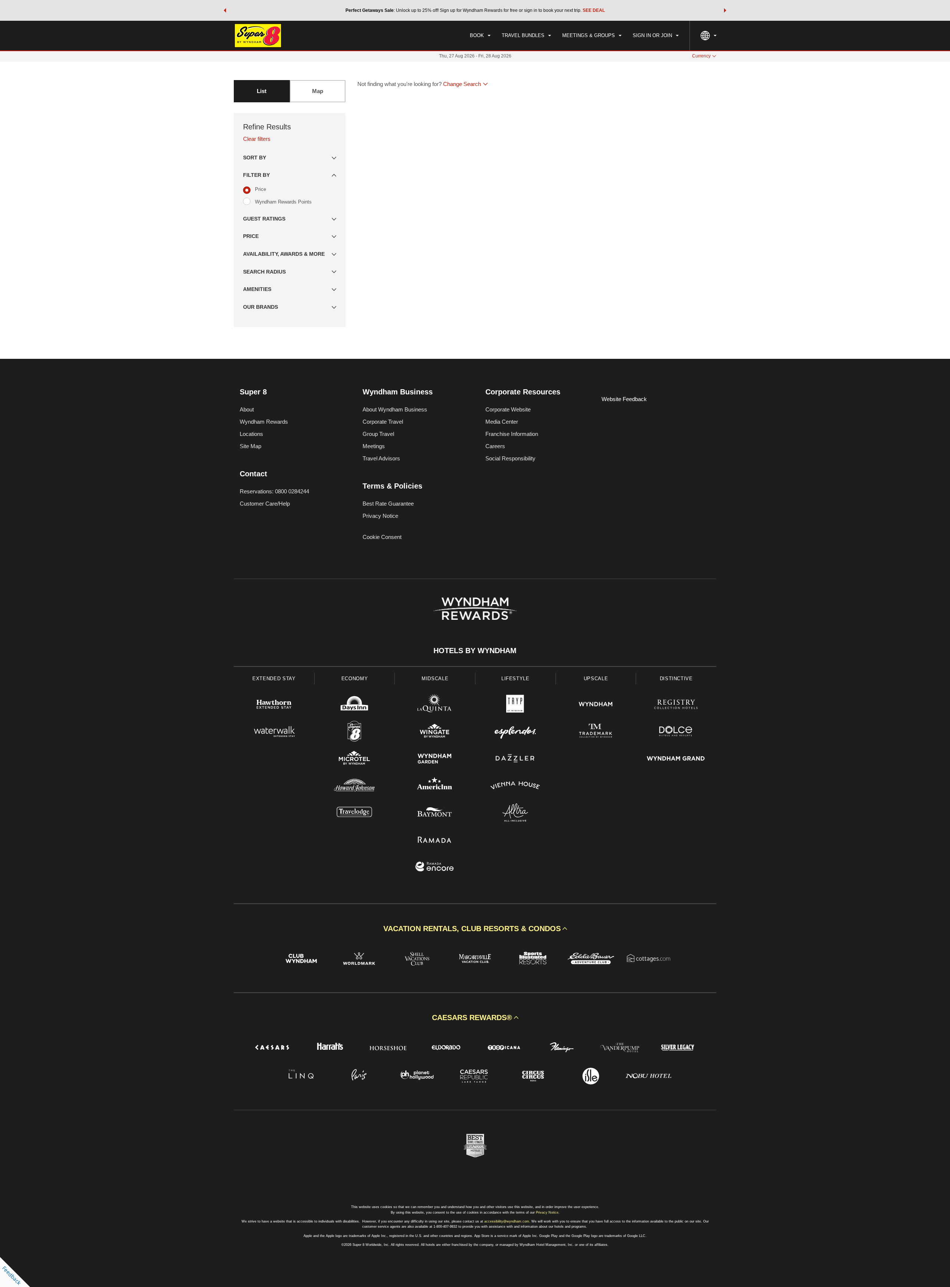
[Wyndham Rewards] (475, 609)
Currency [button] (701, 56)
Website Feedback (624, 399)
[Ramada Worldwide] (435, 840)
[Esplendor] (515, 732)
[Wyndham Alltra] (515, 813)
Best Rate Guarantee (388, 503)
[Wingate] (435, 732)
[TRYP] (515, 705)
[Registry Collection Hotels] (676, 705)
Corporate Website (508, 409)
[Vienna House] (515, 786)
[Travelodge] (354, 813)
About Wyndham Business (395, 409)
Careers (495, 446)
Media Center (501, 421)
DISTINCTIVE (676, 678)
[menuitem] (480, 35)
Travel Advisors (381, 458)
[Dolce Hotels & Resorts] (676, 732)
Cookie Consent (382, 537)
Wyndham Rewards (264, 421)
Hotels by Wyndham (475, 650)
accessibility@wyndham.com (506, 1221)
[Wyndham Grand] (676, 759)
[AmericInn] (435, 786)
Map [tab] (317, 91)
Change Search (462, 84)
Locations (251, 434)
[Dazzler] (515, 759)
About (247, 409)
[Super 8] (354, 732)
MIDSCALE (435, 678)
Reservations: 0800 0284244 (274, 491)
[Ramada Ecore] (435, 868)
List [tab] (261, 91)
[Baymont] (435, 813)
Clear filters (257, 139)
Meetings (374, 446)
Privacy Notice (380, 516)
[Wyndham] (596, 705)
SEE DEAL (594, 10)
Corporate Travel (383, 421)
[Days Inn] (354, 705)
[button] (225, 10)
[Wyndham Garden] (435, 759)
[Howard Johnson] (354, 786)
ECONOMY (354, 678)
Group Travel (378, 434)
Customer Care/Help (265, 503)
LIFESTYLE (515, 678)
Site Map (250, 446)
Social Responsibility (510, 458)
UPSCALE (596, 678)
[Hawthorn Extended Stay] (274, 705)
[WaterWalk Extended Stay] (274, 732)
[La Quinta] (435, 705)
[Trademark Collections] (596, 732)
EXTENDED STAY (273, 678)
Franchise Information (511, 434)
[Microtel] (354, 759)
